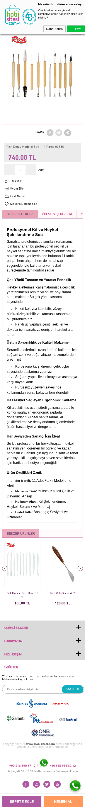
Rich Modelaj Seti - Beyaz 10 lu (22, 595)
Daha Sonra (54, 29)
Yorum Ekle (17, 188)
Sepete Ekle (22, 802)
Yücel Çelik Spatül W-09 (62, 593)
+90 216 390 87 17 (22, 765)
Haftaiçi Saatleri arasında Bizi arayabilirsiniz (42, 771)
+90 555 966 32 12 (62, 765)
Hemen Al (63, 802)
